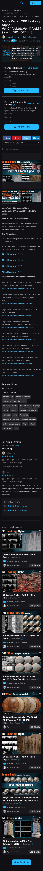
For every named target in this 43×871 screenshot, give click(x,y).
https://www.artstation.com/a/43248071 (18, 363)
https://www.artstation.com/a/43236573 (18, 303)
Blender (36, 406)
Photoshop (24, 415)
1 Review (23, 506)
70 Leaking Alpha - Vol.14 (12, 272)
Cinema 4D (32, 410)
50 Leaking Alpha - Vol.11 (12, 266)
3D (21, 406)
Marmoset (7, 415)
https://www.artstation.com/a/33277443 (18, 327)
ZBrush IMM (7, 428)
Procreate (22, 401)
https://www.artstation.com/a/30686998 (18, 339)
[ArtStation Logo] (21, 2)
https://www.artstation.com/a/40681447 (18, 351)
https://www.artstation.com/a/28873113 (18, 375)
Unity (5, 424)
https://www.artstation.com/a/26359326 (18, 315)
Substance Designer (11, 419)
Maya (15, 415)
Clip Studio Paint (9, 401)
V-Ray (24, 424)
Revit (16, 428)
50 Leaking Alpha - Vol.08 (12, 260)
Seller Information (30, 37)
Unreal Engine (14, 424)
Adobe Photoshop (23, 397)
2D (12, 397)
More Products (21, 862)
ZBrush (5, 410)
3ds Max (14, 410)
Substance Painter (10, 406)
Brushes (7, 41)
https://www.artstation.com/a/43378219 (18, 288)
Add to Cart (24, 90)
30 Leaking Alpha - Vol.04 (12, 254)
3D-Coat (27, 406)
